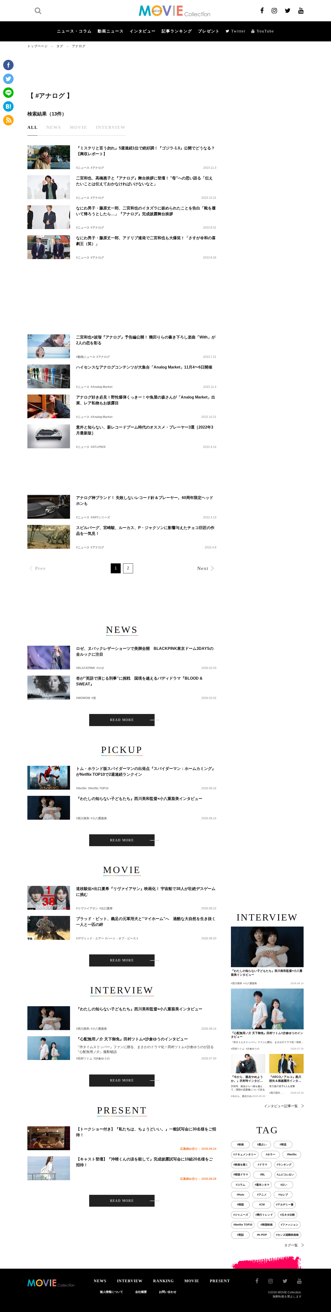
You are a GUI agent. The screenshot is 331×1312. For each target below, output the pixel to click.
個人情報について (111, 1292)
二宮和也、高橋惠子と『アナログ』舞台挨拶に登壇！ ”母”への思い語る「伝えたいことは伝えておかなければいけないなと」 (144, 181)
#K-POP (262, 1234)
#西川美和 (82, 818)
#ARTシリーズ (100, 517)
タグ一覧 (291, 1245)
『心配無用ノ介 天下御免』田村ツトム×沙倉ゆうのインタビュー (132, 1039)
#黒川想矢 (274, 1092)
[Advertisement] (122, 69)
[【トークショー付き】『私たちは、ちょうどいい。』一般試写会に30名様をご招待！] (48, 1138)
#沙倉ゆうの (102, 1058)
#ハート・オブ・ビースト (122, 938)
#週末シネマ (262, 1184)
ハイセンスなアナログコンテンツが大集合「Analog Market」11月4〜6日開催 (144, 367)
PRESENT (220, 1281)
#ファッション (289, 1224)
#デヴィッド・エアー (90, 938)
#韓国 (240, 1204)
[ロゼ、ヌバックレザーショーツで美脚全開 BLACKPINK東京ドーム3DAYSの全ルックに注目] (48, 658)
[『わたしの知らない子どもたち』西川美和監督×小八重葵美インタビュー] (48, 808)
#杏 (93, 698)
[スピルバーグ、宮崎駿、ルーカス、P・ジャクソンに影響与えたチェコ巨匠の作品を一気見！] (48, 537)
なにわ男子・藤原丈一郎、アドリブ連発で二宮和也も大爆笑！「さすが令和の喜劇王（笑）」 (146, 241)
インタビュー (143, 31)
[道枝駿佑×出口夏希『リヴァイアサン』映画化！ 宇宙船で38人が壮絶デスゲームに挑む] (48, 898)
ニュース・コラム (74, 31)
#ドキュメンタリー (244, 1154)
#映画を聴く (240, 1164)
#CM (262, 1204)
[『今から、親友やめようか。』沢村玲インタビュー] (248, 1063)
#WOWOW (83, 698)
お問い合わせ (167, 1292)
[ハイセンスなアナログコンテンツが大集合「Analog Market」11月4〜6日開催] (48, 376)
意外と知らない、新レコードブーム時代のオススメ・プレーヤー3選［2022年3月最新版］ (144, 430)
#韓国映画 (266, 1224)
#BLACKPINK (85, 668)
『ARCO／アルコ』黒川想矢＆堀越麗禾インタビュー (285, 1079)
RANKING (163, 1281)
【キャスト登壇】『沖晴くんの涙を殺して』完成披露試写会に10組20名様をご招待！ (144, 1162)
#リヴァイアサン (87, 908)
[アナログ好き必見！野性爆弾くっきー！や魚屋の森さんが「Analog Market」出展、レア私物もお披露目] (48, 406)
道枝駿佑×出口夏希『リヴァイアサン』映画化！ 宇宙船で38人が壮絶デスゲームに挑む (145, 892)
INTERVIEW (129, 1281)
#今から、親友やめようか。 (246, 1096)
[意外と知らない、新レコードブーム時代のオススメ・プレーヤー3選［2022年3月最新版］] (48, 436)
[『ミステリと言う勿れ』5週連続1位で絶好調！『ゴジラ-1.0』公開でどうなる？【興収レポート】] (48, 157)
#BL (262, 1174)
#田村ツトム (84, 1058)
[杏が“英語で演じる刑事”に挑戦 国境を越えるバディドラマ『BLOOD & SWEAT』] (48, 687)
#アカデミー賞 (284, 1204)
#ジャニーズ (240, 1214)
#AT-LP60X (98, 446)
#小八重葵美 (99, 818)
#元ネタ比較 (287, 1214)
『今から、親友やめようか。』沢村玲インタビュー (247, 1079)
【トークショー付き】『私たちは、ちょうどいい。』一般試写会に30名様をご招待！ (146, 1132)
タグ (59, 46)
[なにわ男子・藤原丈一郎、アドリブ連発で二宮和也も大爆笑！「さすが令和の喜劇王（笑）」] (48, 247)
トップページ (37, 46)
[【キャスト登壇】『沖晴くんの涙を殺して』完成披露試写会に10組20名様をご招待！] (48, 1168)
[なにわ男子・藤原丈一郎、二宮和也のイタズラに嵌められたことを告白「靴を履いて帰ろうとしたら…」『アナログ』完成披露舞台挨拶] (48, 217)
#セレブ (283, 1194)
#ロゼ (100, 668)
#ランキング (284, 1164)
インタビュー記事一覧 (281, 1106)
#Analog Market (101, 386)
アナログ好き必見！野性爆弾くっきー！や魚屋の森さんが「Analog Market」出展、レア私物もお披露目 (145, 400)
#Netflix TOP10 (98, 788)
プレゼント (209, 31)
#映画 (240, 1144)
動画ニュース (111, 31)
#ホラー (270, 1154)
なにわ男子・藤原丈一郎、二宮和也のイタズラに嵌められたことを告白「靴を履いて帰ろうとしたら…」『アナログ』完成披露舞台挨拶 (146, 211)
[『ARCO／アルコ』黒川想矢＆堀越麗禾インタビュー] (286, 1063)
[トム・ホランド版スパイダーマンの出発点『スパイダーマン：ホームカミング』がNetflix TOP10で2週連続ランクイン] (48, 778)
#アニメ (262, 1194)
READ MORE (122, 720)
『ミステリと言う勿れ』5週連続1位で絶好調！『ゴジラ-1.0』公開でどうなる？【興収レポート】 (145, 151)
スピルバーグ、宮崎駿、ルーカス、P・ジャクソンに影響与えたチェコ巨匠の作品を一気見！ (145, 531)
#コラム (240, 1184)
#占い (283, 1184)
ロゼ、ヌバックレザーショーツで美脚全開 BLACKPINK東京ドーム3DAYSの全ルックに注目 (144, 651)
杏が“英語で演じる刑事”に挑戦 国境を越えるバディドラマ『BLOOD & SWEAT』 (139, 681)
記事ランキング (177, 31)
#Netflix (81, 788)
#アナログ (97, 167)
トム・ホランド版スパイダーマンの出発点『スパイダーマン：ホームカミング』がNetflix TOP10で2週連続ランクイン (146, 771)
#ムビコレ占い (285, 1174)
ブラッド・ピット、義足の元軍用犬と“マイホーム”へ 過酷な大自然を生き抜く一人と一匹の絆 (146, 922)
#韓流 (283, 1144)
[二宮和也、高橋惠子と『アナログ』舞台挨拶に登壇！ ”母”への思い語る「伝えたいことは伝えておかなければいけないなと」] (48, 187)
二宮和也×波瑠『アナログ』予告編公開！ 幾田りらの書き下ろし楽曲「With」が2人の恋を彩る (145, 340)
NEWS (100, 1281)
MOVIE (191, 1281)
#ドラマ (262, 1164)
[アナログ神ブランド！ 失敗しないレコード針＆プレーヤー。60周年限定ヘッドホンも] (48, 507)
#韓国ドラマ (240, 1174)
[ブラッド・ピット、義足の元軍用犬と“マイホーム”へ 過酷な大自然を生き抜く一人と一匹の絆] (48, 928)
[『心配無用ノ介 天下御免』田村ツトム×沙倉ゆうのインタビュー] (48, 1048)
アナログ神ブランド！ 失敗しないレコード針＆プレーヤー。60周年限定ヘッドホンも (144, 501)
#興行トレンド (264, 1214)
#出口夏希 (106, 908)
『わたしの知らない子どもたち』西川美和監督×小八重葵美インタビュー (139, 799)
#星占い (262, 1144)
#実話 (240, 1234)
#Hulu (240, 1194)
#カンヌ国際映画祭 (287, 1234)
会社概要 (141, 1292)
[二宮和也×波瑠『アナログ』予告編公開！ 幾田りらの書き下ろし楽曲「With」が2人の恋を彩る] (48, 346)
